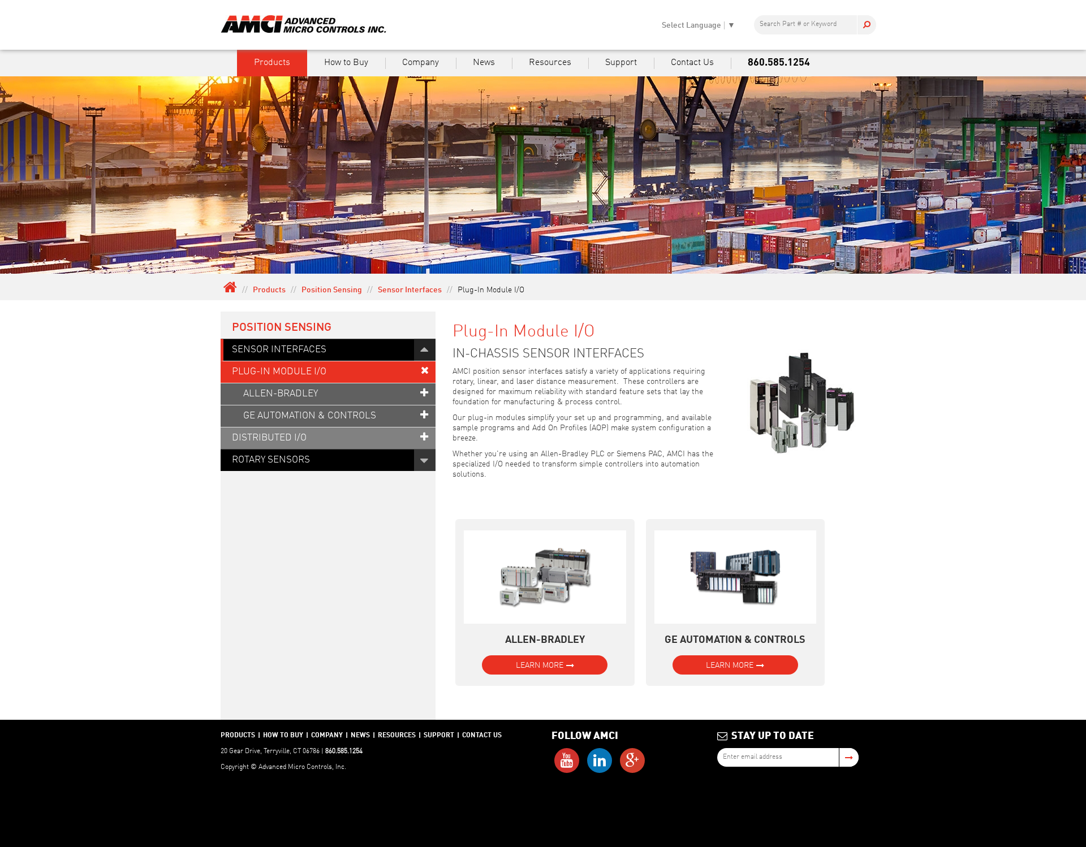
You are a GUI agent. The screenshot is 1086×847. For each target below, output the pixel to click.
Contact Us (692, 62)
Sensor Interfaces (410, 290)
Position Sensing (331, 290)
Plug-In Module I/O (279, 372)
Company (420, 62)
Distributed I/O (269, 438)
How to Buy (346, 62)
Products (272, 62)
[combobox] (815, 24)
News (484, 62)
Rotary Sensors (271, 460)
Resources (550, 62)
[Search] (866, 24)
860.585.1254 (779, 63)
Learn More (539, 665)
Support (621, 62)
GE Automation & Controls (309, 416)
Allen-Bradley (280, 394)
